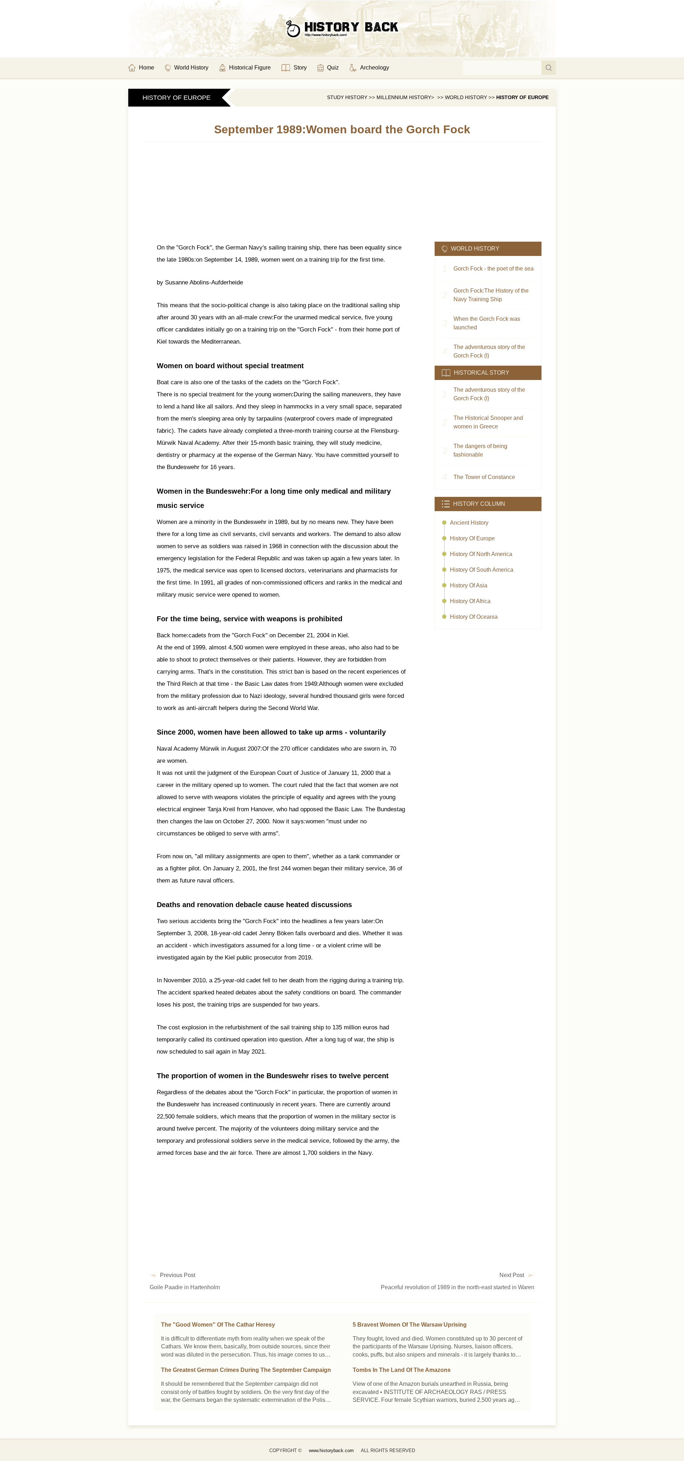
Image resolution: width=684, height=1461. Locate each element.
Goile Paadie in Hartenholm (185, 1287)
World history (466, 97)
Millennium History (404, 97)
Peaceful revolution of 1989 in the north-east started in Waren (457, 1287)
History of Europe (522, 97)
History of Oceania (474, 617)
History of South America (481, 570)
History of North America (481, 554)
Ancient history (469, 523)
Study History (347, 97)
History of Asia (468, 585)
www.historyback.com (331, 1450)
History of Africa (470, 601)
